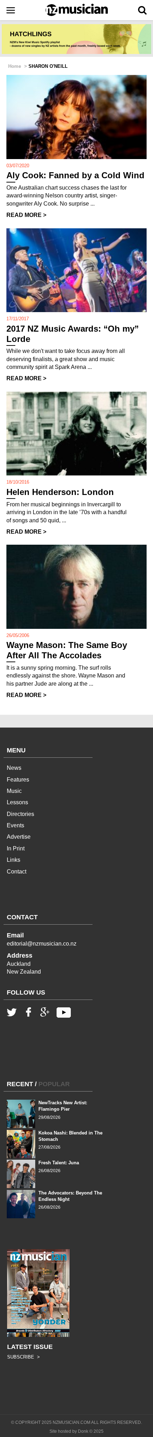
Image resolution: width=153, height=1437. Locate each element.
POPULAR (54, 1084)
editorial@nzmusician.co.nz (41, 944)
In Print (16, 848)
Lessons (17, 802)
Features (18, 780)
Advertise (19, 837)
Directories (20, 814)
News (14, 768)
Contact (16, 872)
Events (15, 825)
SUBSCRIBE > (23, 1357)
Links (13, 860)
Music (14, 791)
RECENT (20, 1084)
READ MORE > (26, 215)
